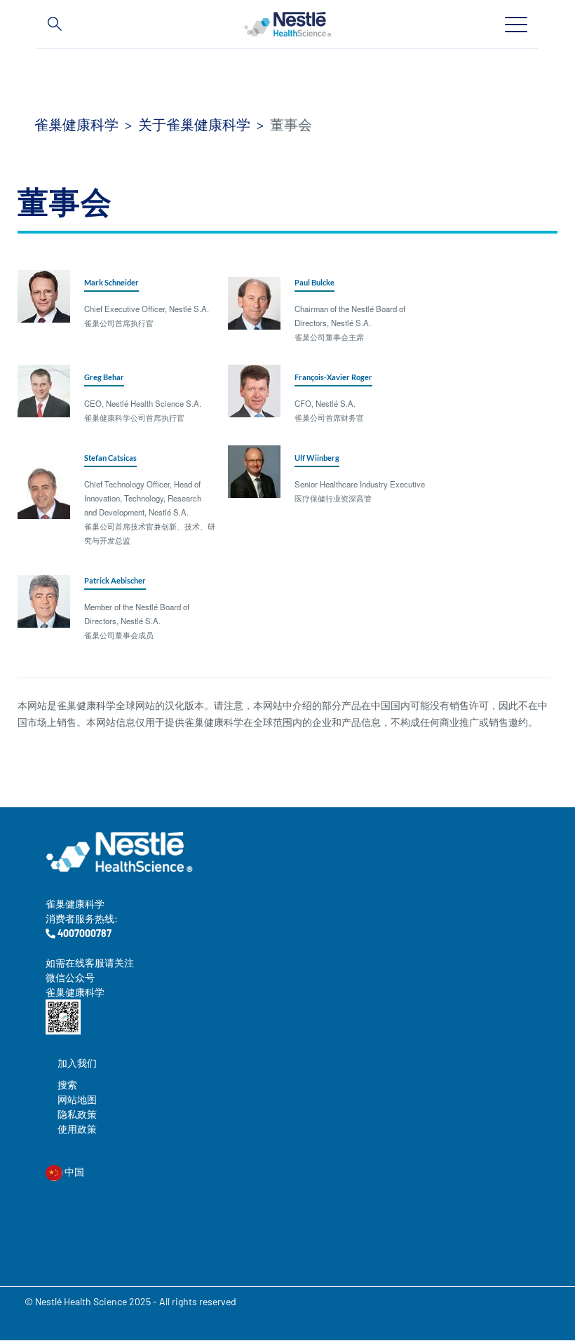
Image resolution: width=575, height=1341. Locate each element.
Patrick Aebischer (115, 580)
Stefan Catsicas (110, 457)
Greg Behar (104, 377)
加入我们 (77, 1063)
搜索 (67, 1085)
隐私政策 (77, 1114)
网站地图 (77, 1099)
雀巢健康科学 (76, 124)
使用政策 (77, 1129)
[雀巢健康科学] (287, 24)
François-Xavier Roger (333, 377)
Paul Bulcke (314, 282)
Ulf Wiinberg (317, 457)
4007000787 (83, 933)
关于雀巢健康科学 (194, 124)
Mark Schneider (111, 282)
